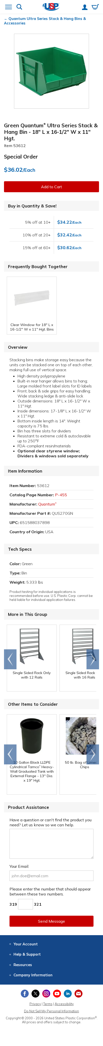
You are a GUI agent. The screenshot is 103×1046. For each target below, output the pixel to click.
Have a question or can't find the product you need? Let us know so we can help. (51, 822)
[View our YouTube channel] (57, 994)
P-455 (61, 494)
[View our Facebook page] (25, 994)
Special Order (21, 156)
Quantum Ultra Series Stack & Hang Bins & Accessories (45, 20)
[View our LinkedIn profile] (68, 994)
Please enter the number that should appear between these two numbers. (50, 891)
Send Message (51, 921)
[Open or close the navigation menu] (8, 7)
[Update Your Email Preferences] (79, 994)
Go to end (10, 659)
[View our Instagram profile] (46, 994)
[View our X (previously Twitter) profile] (35, 994)
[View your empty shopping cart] (95, 7)
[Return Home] (51, 7)
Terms (47, 1004)
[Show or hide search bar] (19, 7)
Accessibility (64, 1004)
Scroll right (93, 659)
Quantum (47, 504)
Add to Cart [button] (51, 186)
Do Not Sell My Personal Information (51, 1011)
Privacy (35, 1004)
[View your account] (85, 7)
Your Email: (19, 866)
